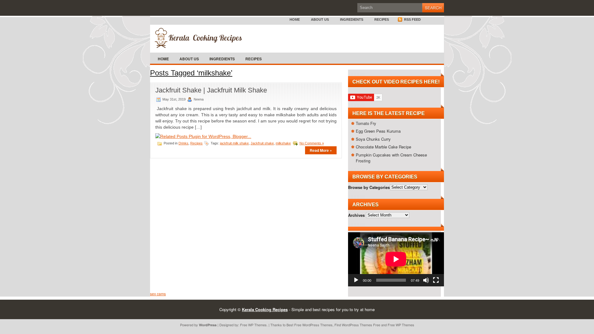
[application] (396, 259)
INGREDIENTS (351, 19)
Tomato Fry (366, 123)
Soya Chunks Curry (373, 139)
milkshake (283, 143)
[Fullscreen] (436, 280)
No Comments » (311, 143)
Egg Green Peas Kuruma (378, 131)
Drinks (183, 143)
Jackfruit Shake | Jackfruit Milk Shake (211, 90)
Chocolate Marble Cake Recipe (383, 147)
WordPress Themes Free (361, 324)
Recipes (381, 19)
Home (295, 19)
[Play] (356, 280)
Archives (356, 215)
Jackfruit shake (262, 143)
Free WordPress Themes (313, 324)
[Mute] (426, 280)
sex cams (158, 293)
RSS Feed (412, 19)
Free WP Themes (253, 324)
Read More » (321, 150)
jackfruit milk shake (234, 143)
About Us (320, 19)
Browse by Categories (369, 187)
